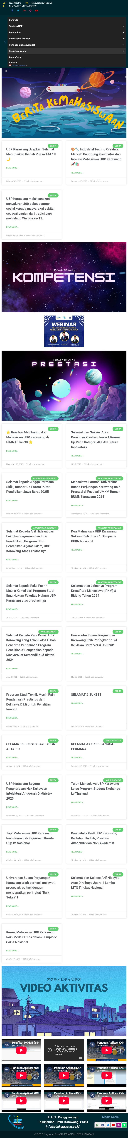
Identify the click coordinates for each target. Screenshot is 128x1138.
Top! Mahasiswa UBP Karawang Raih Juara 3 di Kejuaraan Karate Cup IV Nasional (30, 838)
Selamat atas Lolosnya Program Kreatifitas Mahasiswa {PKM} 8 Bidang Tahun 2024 (94, 590)
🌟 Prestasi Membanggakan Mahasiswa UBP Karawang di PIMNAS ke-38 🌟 (27, 437)
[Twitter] (18, 10)
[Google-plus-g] (24, 10)
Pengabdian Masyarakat (22, 44)
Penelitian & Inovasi (19, 38)
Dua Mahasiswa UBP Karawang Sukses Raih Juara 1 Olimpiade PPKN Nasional (94, 536)
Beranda (13, 20)
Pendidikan (15, 32)
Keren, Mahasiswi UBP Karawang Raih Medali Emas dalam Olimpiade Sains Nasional (31, 937)
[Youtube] (37, 10)
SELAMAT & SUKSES (86, 694)
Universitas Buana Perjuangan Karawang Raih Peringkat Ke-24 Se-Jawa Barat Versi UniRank (94, 640)
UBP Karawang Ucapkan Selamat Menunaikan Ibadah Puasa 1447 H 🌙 (31, 154)
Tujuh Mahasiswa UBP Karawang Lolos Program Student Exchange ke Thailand (95, 788)
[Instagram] (30, 10)
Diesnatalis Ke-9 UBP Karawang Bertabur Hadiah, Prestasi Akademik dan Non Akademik (94, 838)
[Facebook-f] (12, 10)
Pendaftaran (15, 57)
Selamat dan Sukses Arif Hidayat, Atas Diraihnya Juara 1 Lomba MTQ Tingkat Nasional (95, 882)
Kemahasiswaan (18, 51)
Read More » (12, 168)
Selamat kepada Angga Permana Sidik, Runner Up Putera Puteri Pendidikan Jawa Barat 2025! (30, 487)
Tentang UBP (16, 26)
